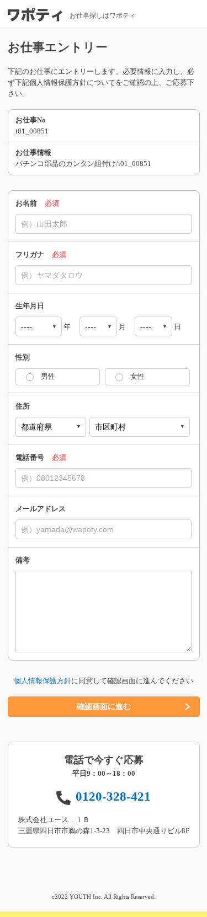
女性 (137, 376)
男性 (48, 376)
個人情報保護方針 (42, 681)
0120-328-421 (113, 796)
